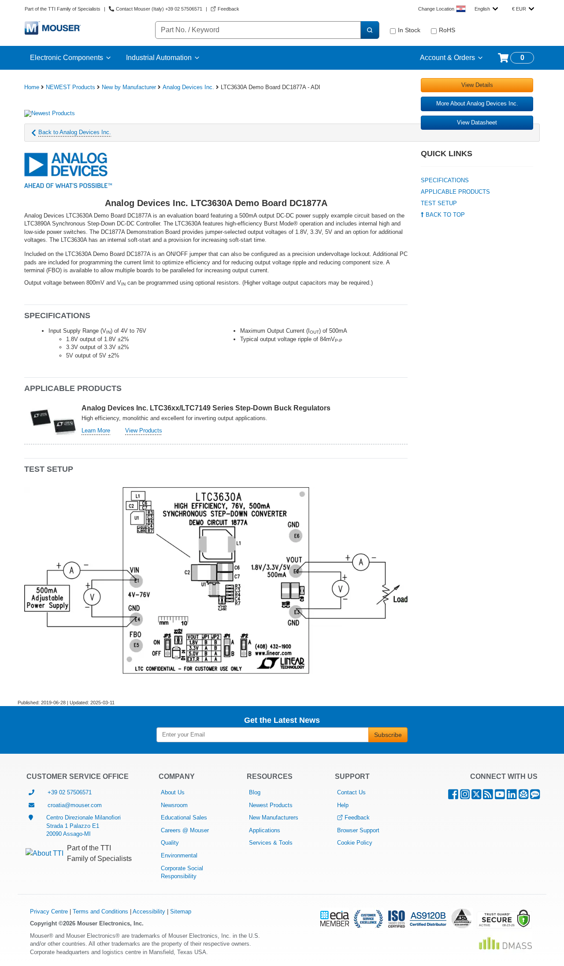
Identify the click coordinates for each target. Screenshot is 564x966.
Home (31, 87)
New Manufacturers (273, 817)
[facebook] (453, 796)
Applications (264, 830)
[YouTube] (500, 796)
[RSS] (488, 796)
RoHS (447, 30)
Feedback (357, 817)
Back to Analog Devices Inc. (74, 132)
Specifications (445, 180)
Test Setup (439, 203)
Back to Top (444, 214)
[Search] (369, 30)
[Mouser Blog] (535, 796)
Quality (170, 842)
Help (343, 805)
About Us (173, 792)
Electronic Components (66, 57)
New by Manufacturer (129, 87)
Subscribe (388, 734)
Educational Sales (184, 817)
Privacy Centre (49, 911)
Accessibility (149, 911)
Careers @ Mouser (185, 830)
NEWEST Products (70, 87)
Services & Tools (271, 842)
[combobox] (486, 9)
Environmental (179, 855)
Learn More (96, 430)
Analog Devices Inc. (188, 87)
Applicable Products (455, 191)
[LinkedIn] (512, 796)
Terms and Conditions (100, 911)
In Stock (409, 30)
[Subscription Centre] (523, 796)
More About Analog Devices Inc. (477, 103)
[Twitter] (476, 796)
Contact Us (351, 792)
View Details (477, 85)
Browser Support (358, 830)
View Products (143, 430)
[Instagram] (465, 796)
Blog (254, 792)
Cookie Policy (354, 842)
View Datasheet (477, 122)
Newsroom (174, 805)
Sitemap (180, 911)
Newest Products (271, 805)
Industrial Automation (159, 57)
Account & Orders (447, 57)
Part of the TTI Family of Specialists (62, 8)
